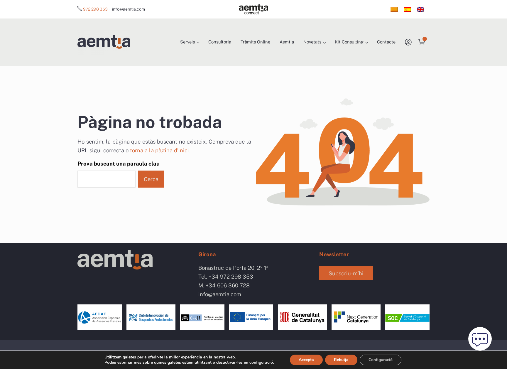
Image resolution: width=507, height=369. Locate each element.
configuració (261, 362)
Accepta (306, 360)
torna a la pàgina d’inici (159, 150)
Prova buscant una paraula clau (118, 163)
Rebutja (341, 360)
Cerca (151, 179)
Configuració (381, 360)
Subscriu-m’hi (346, 273)
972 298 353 (95, 9)
